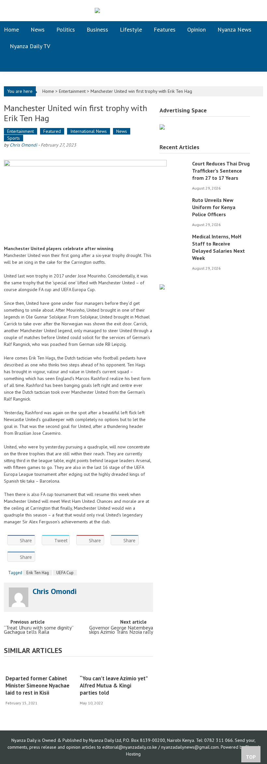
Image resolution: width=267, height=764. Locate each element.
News (38, 29)
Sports (13, 138)
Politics (65, 29)
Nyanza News (234, 29)
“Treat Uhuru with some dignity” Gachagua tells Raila (38, 630)
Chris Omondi (23, 145)
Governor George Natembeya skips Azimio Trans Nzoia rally (121, 630)
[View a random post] (253, 63)
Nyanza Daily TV (30, 46)
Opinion (196, 29)
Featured (52, 131)
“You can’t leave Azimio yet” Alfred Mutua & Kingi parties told (113, 685)
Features (165, 29)
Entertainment (72, 91)
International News (88, 131)
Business (97, 29)
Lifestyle (131, 29)
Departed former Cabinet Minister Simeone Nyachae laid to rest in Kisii (37, 685)
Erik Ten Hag (37, 572)
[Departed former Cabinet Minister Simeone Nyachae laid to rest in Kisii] (40, 668)
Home (11, 29)
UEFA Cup (65, 572)
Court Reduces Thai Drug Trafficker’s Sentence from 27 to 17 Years (221, 170)
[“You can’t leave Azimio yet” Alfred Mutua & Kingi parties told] (114, 668)
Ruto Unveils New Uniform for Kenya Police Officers (213, 207)
